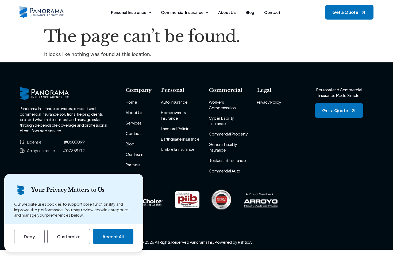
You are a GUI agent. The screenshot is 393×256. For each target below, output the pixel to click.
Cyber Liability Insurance (221, 121)
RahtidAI (245, 242)
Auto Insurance (174, 102)
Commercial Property (228, 133)
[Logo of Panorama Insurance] (41, 12)
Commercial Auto (224, 170)
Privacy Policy (269, 102)
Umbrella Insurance (178, 149)
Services (133, 123)
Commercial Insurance (182, 12)
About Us (227, 12)
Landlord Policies (176, 128)
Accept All (113, 236)
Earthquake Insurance (180, 139)
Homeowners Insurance (173, 115)
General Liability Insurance (223, 147)
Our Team (134, 154)
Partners (133, 164)
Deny (29, 236)
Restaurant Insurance (227, 160)
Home (131, 102)
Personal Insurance (128, 12)
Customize (68, 236)
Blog (249, 12)
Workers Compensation (222, 105)
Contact (272, 12)
